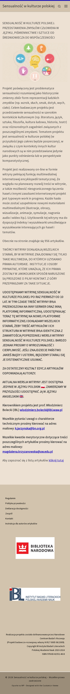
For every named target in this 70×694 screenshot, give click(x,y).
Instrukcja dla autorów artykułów (21, 523)
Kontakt (9, 518)
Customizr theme (50, 685)
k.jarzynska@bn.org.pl (30, 428)
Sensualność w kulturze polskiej (30, 677)
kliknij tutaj (56, 460)
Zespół (8, 513)
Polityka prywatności (15, 503)
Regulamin (10, 498)
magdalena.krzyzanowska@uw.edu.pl (27, 451)
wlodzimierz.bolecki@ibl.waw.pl (41, 410)
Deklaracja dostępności (16, 508)
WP (22, 685)
